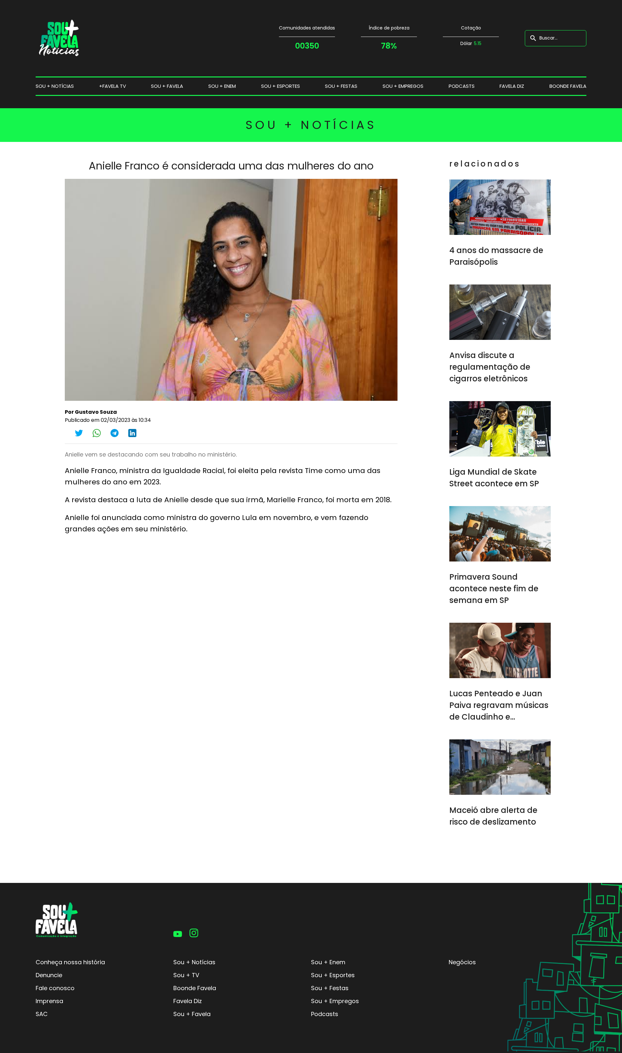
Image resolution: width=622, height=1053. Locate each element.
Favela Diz (512, 86)
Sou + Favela (192, 1014)
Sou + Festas (330, 988)
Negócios (462, 962)
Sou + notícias (55, 86)
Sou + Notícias (194, 962)
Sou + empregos (403, 86)
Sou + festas (341, 86)
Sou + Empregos (335, 1001)
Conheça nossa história (70, 962)
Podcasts (462, 86)
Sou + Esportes (333, 975)
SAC (42, 1014)
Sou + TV (186, 975)
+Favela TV (112, 86)
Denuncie (49, 975)
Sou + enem (222, 86)
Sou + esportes (280, 86)
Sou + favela (167, 86)
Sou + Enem (328, 962)
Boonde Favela (567, 86)
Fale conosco (55, 988)
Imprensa (49, 1001)
